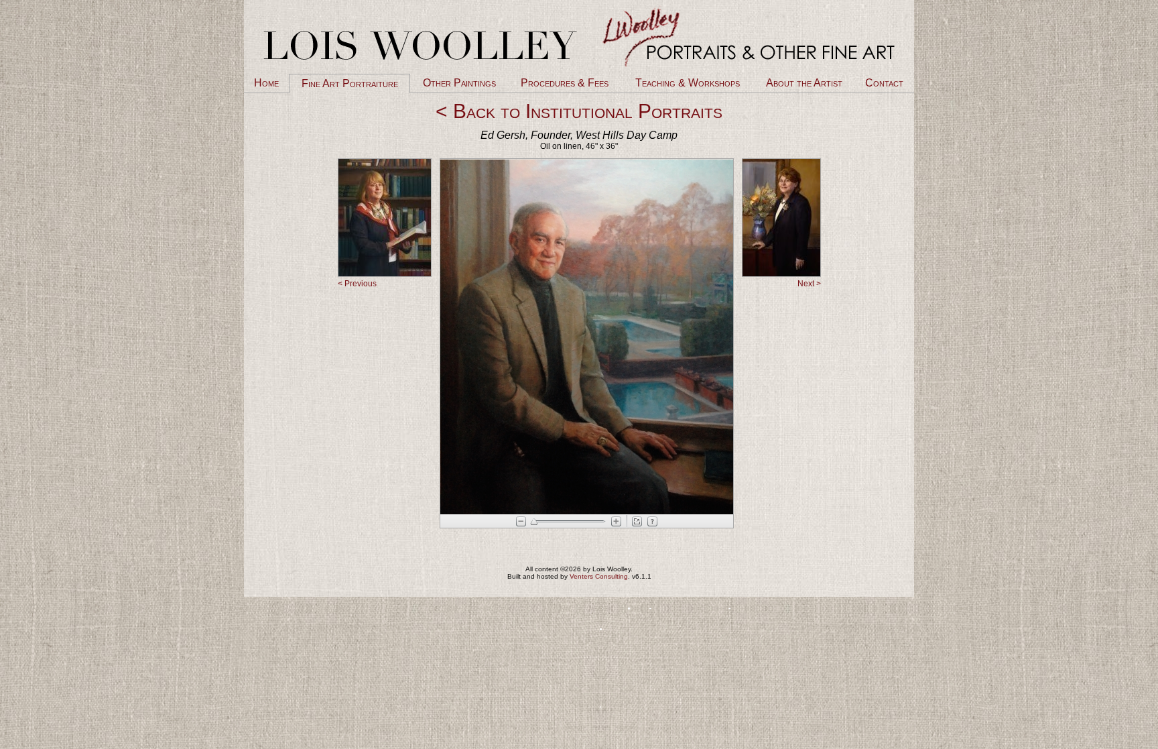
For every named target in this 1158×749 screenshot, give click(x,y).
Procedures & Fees (564, 83)
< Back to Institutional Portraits (579, 111)
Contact (884, 83)
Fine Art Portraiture (350, 83)
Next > (809, 283)
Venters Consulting (599, 576)
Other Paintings (459, 83)
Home (266, 83)
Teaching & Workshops (687, 83)
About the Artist (804, 83)
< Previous (357, 283)
